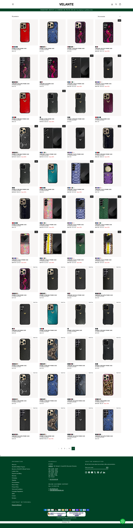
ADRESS (50, 466)
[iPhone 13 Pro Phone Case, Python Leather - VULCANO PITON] (40, 47)
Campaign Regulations (17, 491)
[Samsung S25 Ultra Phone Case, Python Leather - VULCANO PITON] (15, 82)
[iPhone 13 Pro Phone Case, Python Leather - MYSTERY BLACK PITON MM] (42, 47)
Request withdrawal (16, 504)
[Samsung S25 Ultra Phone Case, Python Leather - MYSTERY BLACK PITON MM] (12, 82)
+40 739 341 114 (54, 488)
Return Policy (15, 484)
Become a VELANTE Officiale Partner (21, 469)
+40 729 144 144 (54, 479)
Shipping (14, 480)
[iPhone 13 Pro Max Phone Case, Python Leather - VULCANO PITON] (68, 47)
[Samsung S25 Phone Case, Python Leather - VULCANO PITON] (42, 82)
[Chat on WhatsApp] (122, 521)
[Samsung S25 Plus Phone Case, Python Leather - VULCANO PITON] (97, 47)
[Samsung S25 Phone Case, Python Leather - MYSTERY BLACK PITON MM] (40, 82)
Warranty (14, 475)
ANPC (13, 493)
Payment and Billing (16, 473)
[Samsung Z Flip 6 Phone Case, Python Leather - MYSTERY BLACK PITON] (96, 82)
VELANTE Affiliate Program (18, 466)
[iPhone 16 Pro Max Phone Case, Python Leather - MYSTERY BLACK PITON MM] (69, 117)
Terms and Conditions (17, 489)
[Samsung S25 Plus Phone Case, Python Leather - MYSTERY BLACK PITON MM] (96, 47)
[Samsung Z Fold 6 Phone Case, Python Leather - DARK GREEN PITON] (72, 82)
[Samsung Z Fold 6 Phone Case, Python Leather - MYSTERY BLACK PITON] (68, 82)
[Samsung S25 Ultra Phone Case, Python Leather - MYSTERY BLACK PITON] (17, 82)
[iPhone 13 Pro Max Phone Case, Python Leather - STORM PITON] (72, 47)
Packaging (14, 478)
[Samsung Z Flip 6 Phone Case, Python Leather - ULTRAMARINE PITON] (99, 82)
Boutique (14, 498)
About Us (14, 464)
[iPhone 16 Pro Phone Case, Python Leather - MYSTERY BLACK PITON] (40, 117)
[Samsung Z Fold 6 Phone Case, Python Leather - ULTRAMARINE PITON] (69, 82)
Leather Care (15, 471)
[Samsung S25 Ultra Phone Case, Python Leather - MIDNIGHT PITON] (14, 82)
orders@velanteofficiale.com (57, 490)
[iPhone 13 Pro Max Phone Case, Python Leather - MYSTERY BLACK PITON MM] (69, 47)
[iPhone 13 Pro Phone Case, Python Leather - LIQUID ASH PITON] (43, 47)
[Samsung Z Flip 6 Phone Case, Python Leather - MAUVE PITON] (97, 82)
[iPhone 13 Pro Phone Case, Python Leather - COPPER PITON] (44, 47)
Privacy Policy (15, 487)
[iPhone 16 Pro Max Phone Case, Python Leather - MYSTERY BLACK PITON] (68, 117)
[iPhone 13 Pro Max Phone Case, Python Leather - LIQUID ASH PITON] (71, 47)
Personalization (15, 482)
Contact (14, 495)
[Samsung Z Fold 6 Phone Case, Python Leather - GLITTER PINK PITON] (71, 82)
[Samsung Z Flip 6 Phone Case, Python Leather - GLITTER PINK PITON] (100, 82)
